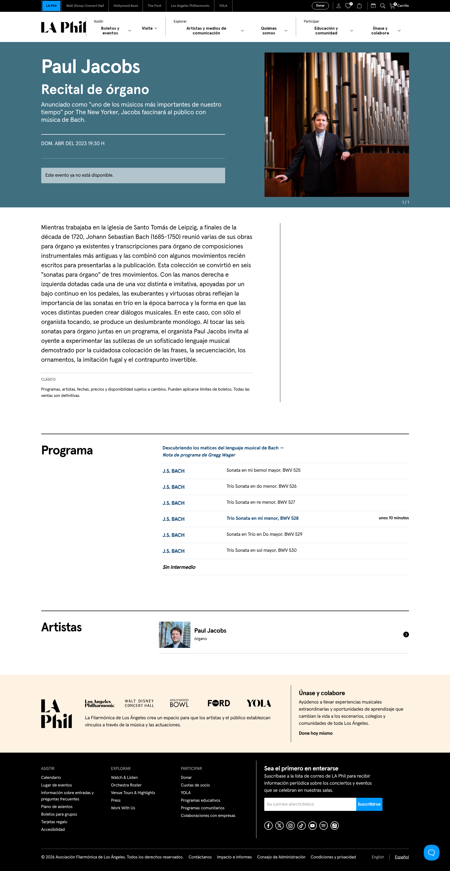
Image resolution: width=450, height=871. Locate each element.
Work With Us (123, 808)
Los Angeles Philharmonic (190, 6)
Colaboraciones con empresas (208, 816)
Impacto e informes (234, 857)
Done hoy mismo (316, 733)
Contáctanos (200, 857)
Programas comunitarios (203, 808)
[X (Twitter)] (279, 825)
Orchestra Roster (126, 785)
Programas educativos (200, 801)
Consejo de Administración (281, 857)
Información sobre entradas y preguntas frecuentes (67, 796)
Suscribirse (369, 804)
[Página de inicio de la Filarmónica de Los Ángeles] (63, 27)
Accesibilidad (53, 830)
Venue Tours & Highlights (133, 793)
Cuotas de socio (195, 785)
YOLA (223, 6)
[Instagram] (290, 825)
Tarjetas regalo (54, 822)
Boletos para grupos (59, 814)
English (378, 857)
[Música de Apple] (334, 825)
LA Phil (51, 6)
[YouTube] (312, 825)
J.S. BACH (174, 471)
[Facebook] (268, 825)
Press (116, 801)
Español (402, 857)
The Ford (154, 6)
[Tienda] (360, 6)
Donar (320, 5)
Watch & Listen (124, 778)
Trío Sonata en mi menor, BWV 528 (262, 518)
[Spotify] (323, 825)
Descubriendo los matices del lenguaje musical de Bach (223, 452)
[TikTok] (301, 825)
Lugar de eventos (56, 785)
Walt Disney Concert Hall (85, 6)
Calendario (51, 778)
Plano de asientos (57, 807)
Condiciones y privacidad (333, 857)
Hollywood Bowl (125, 6)
